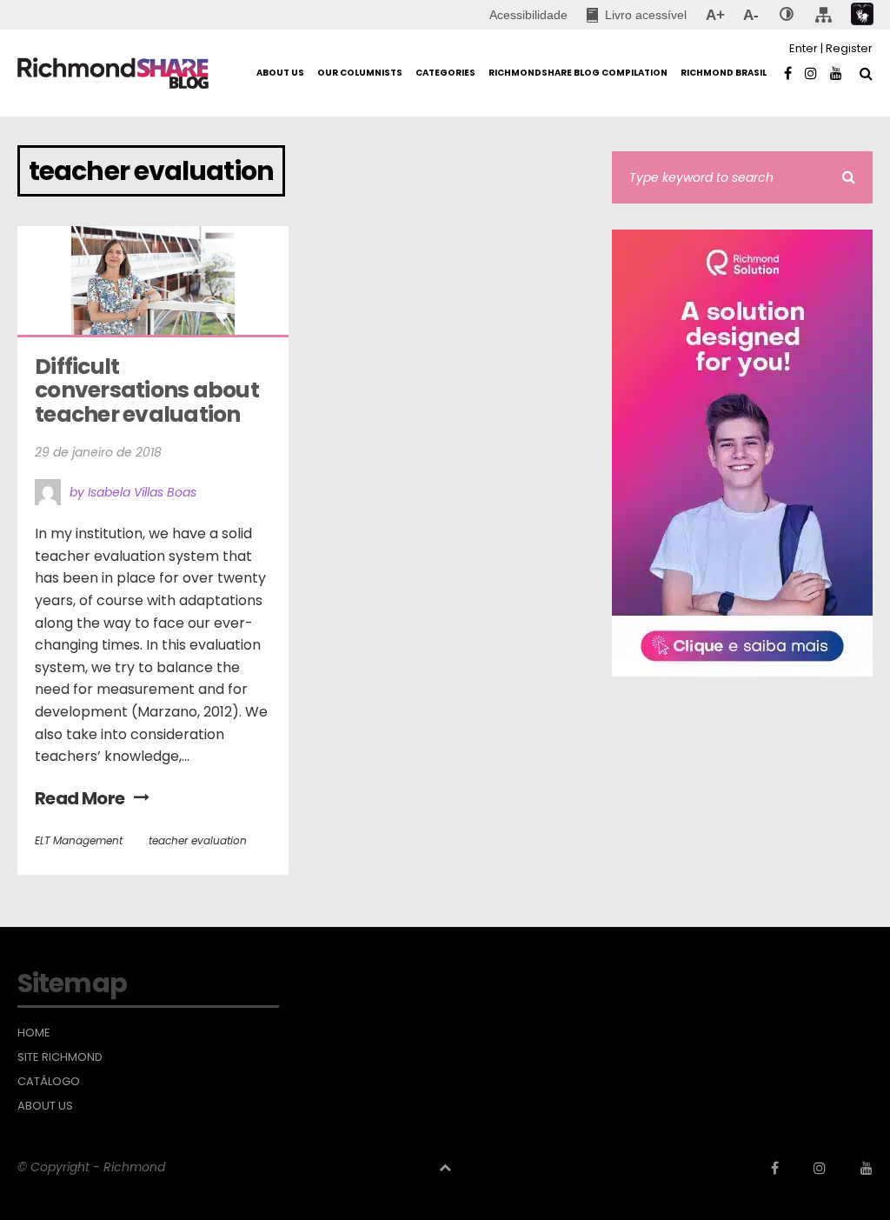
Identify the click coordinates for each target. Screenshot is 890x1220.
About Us (45, 1106)
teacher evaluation (198, 840)
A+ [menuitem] (715, 14)
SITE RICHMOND (60, 1057)
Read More (80, 798)
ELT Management (79, 840)
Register (849, 48)
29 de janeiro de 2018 (98, 452)
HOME (33, 1033)
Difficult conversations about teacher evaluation (148, 390)
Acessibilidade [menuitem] (528, 15)
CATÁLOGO (48, 1082)
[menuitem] (636, 14)
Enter (803, 48)
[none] (786, 15)
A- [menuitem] (750, 14)
